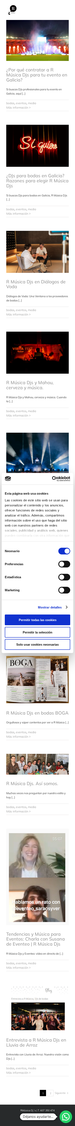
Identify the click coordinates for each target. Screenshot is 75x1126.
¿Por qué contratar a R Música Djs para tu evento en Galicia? (36, 74)
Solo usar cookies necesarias (37, 644)
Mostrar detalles (50, 607)
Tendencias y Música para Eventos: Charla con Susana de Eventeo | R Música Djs (35, 939)
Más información (17, 107)
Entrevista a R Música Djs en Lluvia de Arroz (36, 1042)
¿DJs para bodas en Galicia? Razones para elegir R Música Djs (37, 180)
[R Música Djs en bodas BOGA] (37, 679)
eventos (21, 103)
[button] (66, 1116)
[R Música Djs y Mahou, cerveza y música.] (37, 353)
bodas (10, 103)
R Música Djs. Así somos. (32, 783)
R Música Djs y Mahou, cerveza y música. (30, 385)
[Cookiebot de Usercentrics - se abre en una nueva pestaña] (53, 478)
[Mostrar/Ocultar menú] (65, 10)
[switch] (64, 564)
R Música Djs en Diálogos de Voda (36, 284)
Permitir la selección (37, 632)
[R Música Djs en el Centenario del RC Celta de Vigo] (37, 450)
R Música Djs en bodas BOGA (37, 713)
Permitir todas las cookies (37, 620)
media (32, 103)
